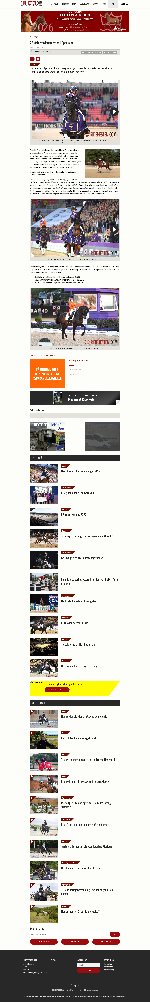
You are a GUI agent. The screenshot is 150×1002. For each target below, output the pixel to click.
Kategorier (44, 941)
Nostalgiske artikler (69, 863)
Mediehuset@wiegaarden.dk (35, 972)
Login (112, 4)
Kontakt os (108, 966)
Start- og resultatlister (78, 360)
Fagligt (64, 906)
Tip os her (108, 964)
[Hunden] (58, 990)
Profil (64, 466)
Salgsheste (84, 4)
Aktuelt (64, 509)
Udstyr (95, 4)
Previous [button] (36, 111)
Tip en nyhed (75, 941)
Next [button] (114, 111)
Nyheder (65, 4)
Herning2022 (74, 374)
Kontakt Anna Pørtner (57, 690)
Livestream (73, 365)
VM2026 (33, 65)
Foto (74, 4)
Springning (66, 798)
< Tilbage (34, 36)
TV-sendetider (75, 369)
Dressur (65, 531)
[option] (75, 112)
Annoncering (109, 969)
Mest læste (106, 941)
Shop (104, 4)
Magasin (54, 4)
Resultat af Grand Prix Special (42, 355)
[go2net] (74, 990)
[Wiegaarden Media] (91, 990)
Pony (64, 754)
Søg (115, 934)
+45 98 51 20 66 (29, 969)
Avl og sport (66, 488)
